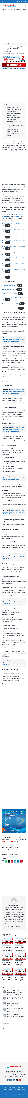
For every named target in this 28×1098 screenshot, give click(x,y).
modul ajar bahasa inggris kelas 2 (9, 849)
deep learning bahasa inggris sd (9, 844)
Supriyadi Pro (13, 905)
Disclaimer (12, 1087)
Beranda (4, 9)
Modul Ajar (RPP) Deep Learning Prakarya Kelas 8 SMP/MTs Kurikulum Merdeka (13, 512)
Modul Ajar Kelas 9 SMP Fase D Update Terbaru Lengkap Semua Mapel (15, 1010)
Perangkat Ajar (17, 9)
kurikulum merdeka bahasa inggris (10, 847)
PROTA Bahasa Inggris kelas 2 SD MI (10, 308)
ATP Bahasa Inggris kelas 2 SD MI (9, 285)
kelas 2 (18, 216)
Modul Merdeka (16, 1094)
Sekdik (3, 1028)
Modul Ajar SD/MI (6, 852)
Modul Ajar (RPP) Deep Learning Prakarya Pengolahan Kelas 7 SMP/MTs (13, 601)
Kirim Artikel (17, 1089)
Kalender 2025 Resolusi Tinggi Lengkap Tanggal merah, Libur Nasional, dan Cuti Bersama (15, 992)
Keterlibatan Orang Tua (12, 131)
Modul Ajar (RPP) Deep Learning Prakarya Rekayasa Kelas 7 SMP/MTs (13, 556)
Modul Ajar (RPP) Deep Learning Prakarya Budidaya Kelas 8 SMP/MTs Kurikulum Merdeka (13, 477)
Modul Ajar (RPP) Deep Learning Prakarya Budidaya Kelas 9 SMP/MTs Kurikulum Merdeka (13, 339)
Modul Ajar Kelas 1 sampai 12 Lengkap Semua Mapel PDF (15, 998)
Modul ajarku (5, 1026)
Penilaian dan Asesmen (12, 129)
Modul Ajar (10, 9)
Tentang (6, 1087)
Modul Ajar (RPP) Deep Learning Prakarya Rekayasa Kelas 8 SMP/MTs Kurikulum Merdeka (13, 391)
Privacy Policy (20, 1087)
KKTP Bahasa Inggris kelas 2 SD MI (9, 293)
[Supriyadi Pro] (14, 903)
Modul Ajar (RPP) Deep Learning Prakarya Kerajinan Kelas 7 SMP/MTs (13, 662)
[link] (17, 1)
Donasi (23, 1089)
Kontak (5, 1089)
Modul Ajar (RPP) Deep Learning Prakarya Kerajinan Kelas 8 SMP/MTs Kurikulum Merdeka (13, 429)
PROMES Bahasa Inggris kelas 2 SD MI (10, 303)
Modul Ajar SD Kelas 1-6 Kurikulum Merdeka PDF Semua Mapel (15, 1016)
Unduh (7, 225)
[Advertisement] (14, 27)
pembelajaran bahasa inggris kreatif (10, 854)
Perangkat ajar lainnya (12, 107)
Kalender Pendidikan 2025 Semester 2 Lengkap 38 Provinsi (14, 1003)
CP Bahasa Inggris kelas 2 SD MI (9, 289)
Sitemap (10, 1089)
